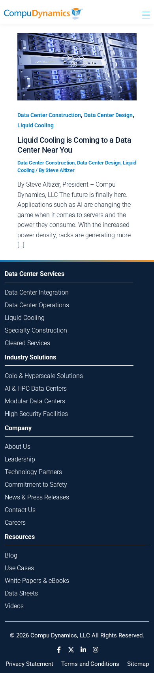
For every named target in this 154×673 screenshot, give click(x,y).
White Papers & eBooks (37, 580)
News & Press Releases (37, 497)
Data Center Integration (37, 292)
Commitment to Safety (36, 484)
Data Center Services (34, 274)
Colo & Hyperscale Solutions (44, 376)
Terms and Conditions (90, 663)
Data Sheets (21, 593)
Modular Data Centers (35, 401)
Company (18, 428)
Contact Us (20, 510)
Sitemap (138, 663)
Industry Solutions (30, 357)
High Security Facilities (36, 414)
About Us (17, 446)
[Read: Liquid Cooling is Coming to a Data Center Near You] (77, 66)
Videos (14, 606)
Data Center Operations (37, 305)
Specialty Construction (36, 330)
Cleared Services (27, 343)
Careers (15, 522)
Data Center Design (108, 115)
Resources (20, 537)
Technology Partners (33, 472)
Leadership (20, 459)
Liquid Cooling (35, 125)
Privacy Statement (29, 663)
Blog (11, 555)
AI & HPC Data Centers (36, 388)
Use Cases (19, 568)
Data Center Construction (49, 115)
